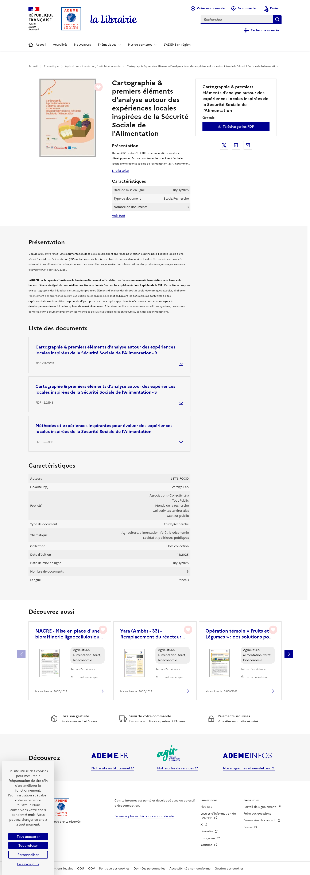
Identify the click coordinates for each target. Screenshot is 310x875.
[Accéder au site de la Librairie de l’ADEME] (113, 19)
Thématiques (107, 44)
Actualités (60, 44)
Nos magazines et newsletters (247, 768)
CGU (80, 868)
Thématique (51, 66)
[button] (288, 654)
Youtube (207, 845)
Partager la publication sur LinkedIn (236, 145)
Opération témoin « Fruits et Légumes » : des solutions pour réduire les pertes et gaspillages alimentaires (239, 634)
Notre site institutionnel (110, 768)
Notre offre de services (175, 768)
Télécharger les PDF (238, 126)
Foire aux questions (257, 813)
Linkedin (207, 831)
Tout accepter (28, 836)
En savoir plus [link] (28, 864)
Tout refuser (28, 845)
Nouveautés (82, 44)
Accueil (41, 44)
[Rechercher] (277, 19)
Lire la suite (120, 170)
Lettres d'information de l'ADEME (218, 815)
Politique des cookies (114, 868)
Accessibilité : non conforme (189, 868)
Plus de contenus (140, 44)
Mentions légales (61, 868)
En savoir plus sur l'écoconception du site (144, 816)
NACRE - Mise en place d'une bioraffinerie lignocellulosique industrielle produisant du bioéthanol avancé (68, 634)
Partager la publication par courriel (248, 145)
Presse (248, 827)
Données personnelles (149, 868)
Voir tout (118, 215)
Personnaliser (28, 854)
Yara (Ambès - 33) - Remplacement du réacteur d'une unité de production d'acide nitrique (150, 634)
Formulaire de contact (260, 820)
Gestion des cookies (229, 868)
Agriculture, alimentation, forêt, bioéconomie (92, 66)
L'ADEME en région (177, 44)
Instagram (208, 838)
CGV (91, 868)
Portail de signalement (260, 807)
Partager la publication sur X (224, 145)
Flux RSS (206, 807)
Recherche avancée (265, 30)
